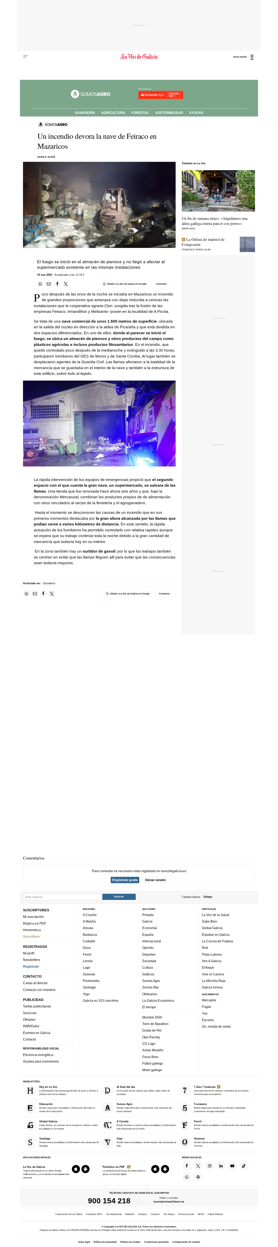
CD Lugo (148, 1043)
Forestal (140, 112)
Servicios (29, 1013)
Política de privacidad (105, 1242)
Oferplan (29, 1019)
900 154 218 (109, 1200)
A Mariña (89, 921)
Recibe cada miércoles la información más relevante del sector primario (144, 1108)
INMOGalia (31, 1026)
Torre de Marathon (155, 1024)
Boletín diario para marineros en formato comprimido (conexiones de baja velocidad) (219, 1108)
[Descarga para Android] (85, 1169)
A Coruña (89, 915)
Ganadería (85, 112)
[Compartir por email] (48, 283)
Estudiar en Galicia (215, 934)
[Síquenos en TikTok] (244, 1166)
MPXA (201, 1214)
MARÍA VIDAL (188, 228)
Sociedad (149, 961)
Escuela (208, 1020)
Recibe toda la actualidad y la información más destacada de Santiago (69, 1142)
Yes (204, 1013)
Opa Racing (151, 1037)
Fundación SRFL (94, 1214)
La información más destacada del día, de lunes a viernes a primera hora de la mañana (68, 1090)
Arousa (88, 928)
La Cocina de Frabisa (217, 941)
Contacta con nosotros (39, 990)
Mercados (209, 1000)
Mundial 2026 (152, 1017)
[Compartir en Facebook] (57, 283)
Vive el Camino (213, 974)
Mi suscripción (33, 916)
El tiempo (149, 1007)
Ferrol (87, 954)
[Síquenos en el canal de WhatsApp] (187, 1177)
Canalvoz (155, 1214)
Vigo (86, 994)
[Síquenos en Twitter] (198, 1166)
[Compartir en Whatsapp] (40, 283)
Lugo (86, 967)
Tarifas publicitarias (37, 1006)
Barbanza (90, 934)
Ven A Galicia (211, 961)
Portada (148, 915)
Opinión (148, 947)
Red (205, 947)
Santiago (89, 987)
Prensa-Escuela (186, 1214)
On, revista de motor (216, 1026)
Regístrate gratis (125, 880)
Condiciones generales (156, 1242)
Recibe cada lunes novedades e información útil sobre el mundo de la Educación (67, 1108)
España (147, 934)
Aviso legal (84, 1242)
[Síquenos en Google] (198, 1177)
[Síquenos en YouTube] (232, 1166)
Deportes (148, 954)
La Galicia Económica (158, 1000)
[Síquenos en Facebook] (187, 1166)
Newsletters (31, 960)
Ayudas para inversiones (41, 1061)
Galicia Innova (212, 987)
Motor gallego (152, 1070)
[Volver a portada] (139, 57)
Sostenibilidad (169, 112)
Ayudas (196, 112)
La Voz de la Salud (215, 915)
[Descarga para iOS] (76, 1169)
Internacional (151, 941)
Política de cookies (130, 1242)
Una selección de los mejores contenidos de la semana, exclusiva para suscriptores (221, 1090)
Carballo (89, 941)
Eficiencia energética (38, 1055)
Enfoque (208, 967)
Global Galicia (212, 928)
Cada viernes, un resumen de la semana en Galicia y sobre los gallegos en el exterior (68, 1125)
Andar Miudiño (152, 1050)
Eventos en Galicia (36, 1033)
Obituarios (149, 994)
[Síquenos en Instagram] (210, 1166)
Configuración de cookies (186, 1242)
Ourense (89, 974)
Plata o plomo (212, 954)
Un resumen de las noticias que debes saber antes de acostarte (143, 1090)
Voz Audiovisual (113, 1214)
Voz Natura (169, 1214)
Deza (87, 947)
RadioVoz (130, 1214)
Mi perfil (28, 953)
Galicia (147, 921)
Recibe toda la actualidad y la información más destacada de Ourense (224, 1142)
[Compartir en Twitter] (65, 283)
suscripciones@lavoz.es (168, 1201)
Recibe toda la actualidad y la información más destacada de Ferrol (224, 1125)
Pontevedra (91, 981)
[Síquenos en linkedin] (221, 1166)
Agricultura (113, 112)
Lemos (88, 961)
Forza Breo (150, 1057)
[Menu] (26, 57)
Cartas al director (35, 983)
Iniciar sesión (155, 880)
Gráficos (148, 974)
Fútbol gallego (152, 1063)
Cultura (147, 967)
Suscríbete (31, 936)
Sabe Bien (209, 921)
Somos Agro (151, 981)
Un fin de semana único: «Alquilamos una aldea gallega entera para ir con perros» (214, 221)
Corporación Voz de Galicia (68, 1214)
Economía (149, 928)
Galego (207, 896)
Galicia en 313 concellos (100, 1000)
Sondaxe (142, 1214)
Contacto (29, 1039)
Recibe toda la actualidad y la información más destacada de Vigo (146, 1142)
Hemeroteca (32, 930)
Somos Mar (150, 987)
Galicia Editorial (215, 1214)
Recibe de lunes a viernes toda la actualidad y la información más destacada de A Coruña (146, 1125)
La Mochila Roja (213, 981)
